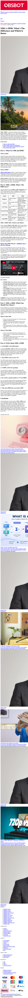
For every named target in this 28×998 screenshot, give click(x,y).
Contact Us (5, 929)
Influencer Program (7, 970)
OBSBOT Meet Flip (7, 920)
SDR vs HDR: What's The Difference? (11, 145)
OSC (4, 961)
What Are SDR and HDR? (9, 144)
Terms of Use (6, 944)
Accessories (6, 12)
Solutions (11, 12)
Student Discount (7, 935)
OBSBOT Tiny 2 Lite (8, 915)
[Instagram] (9, 994)
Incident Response (7, 949)
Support (23, 12)
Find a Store (5, 957)
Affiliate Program (7, 971)
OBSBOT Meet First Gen (8, 922)
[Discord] (1, 994)
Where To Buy (4, 13)
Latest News (6, 941)
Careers (5, 942)
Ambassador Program (8, 973)
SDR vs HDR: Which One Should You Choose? (13, 146)
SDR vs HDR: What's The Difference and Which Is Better (13, 23)
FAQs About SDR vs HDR (9, 147)
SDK (4, 963)
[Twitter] (18, 994)
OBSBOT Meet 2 (7, 919)
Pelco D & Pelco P (7, 965)
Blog (2, 18)
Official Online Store (7, 954)
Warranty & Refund (7, 930)
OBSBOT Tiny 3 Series (8, 912)
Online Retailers (6, 956)
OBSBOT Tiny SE (7, 916)
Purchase (8, 277)
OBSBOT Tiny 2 (7, 914)
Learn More (3, 277)
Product (2, 12)
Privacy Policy (6, 945)
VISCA (5, 964)
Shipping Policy (6, 932)
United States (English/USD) (6, 996)
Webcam (2, 21)
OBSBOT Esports (18, 12)
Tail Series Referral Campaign (9, 972)
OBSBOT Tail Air (7, 911)
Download (5, 934)
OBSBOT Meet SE (7, 921)
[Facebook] (4, 994)
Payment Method (7, 933)
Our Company (6, 940)
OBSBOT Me (6, 923)
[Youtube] (13, 994)
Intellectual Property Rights (9, 946)
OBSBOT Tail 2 (6, 910)
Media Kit (5, 947)
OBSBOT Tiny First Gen (8, 917)
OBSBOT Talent (7, 909)
